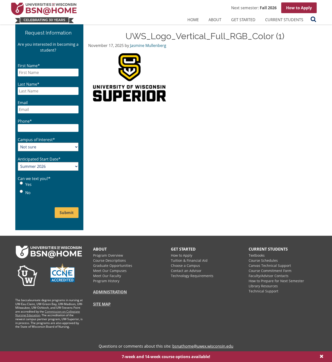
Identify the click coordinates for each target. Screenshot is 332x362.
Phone (25, 121)
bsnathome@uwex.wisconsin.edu (202, 346)
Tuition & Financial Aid (189, 260)
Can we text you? (34, 178)
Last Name (28, 84)
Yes (28, 184)
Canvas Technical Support (270, 265)
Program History (106, 281)
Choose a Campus (185, 265)
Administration (110, 292)
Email (23, 102)
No (28, 192)
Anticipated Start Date (39, 159)
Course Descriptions (109, 260)
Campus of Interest (36, 139)
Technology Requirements (192, 275)
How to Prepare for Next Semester (276, 281)
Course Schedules (263, 260)
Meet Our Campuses (110, 270)
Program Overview (108, 255)
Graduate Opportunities (112, 265)
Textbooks (257, 255)
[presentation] (215, 20)
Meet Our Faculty (107, 275)
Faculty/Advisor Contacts (268, 275)
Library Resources (263, 286)
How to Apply (299, 7)
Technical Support (263, 291)
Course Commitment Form (270, 270)
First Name (29, 65)
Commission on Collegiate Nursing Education (47, 313)
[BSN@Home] (61, 12)
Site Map (102, 304)
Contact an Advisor (186, 270)
